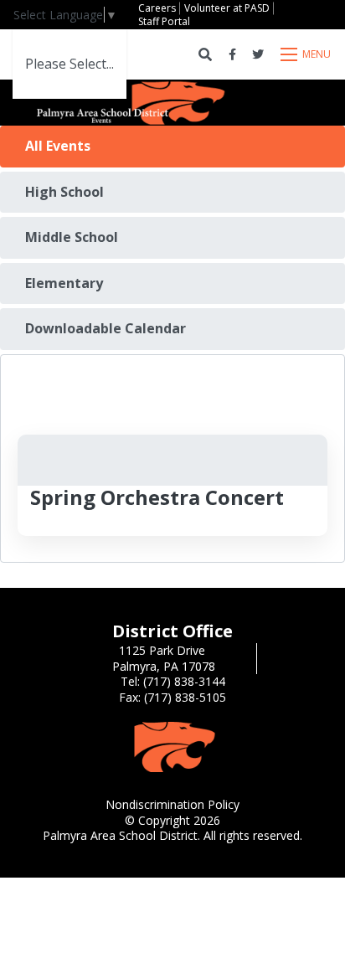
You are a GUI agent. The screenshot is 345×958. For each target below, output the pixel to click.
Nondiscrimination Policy (172, 804)
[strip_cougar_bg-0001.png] (172, 746)
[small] (232, 54)
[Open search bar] (205, 55)
